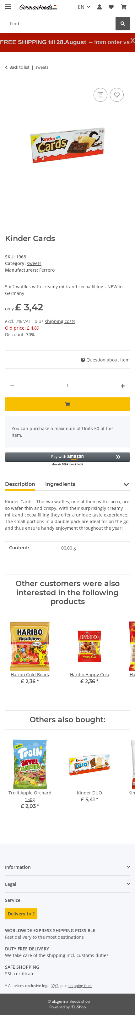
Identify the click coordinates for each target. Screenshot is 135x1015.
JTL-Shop (78, 1007)
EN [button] (81, 6)
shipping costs (60, 321)
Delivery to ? (21, 914)
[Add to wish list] (117, 95)
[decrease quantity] (12, 385)
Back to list (19, 67)
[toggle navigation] (8, 4)
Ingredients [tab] (60, 484)
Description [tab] (20, 484)
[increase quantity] (123, 385)
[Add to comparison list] (100, 95)
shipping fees (80, 985)
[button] (99, 7)
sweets (34, 263)
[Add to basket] (67, 404)
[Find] (123, 23)
